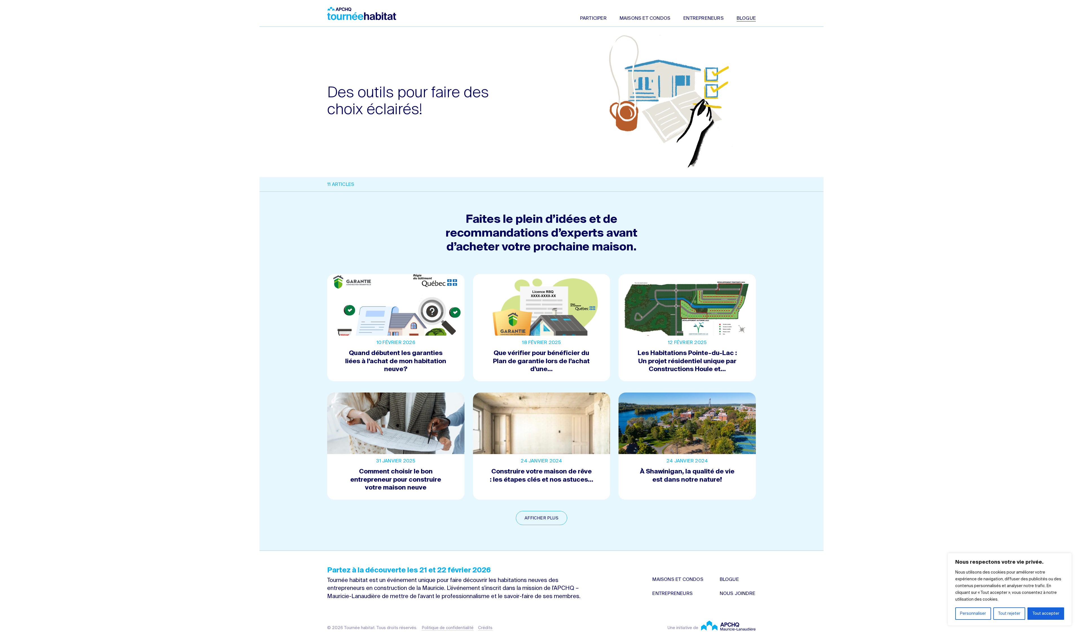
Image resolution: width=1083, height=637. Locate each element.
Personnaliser (973, 614)
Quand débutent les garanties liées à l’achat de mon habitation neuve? (396, 327)
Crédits (485, 628)
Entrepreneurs (703, 18)
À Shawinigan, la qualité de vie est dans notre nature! (687, 446)
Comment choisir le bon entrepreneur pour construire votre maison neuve (396, 446)
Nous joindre (737, 593)
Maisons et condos (645, 18)
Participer (593, 18)
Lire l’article (541, 495)
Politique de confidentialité (448, 628)
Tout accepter (1046, 614)
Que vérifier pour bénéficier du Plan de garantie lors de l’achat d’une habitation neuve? (541, 327)
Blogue (746, 18)
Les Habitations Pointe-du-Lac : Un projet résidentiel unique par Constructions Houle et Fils (687, 327)
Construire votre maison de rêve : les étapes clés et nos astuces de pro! (541, 446)
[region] (1010, 589)
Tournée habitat (361, 13)
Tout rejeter (1009, 614)
